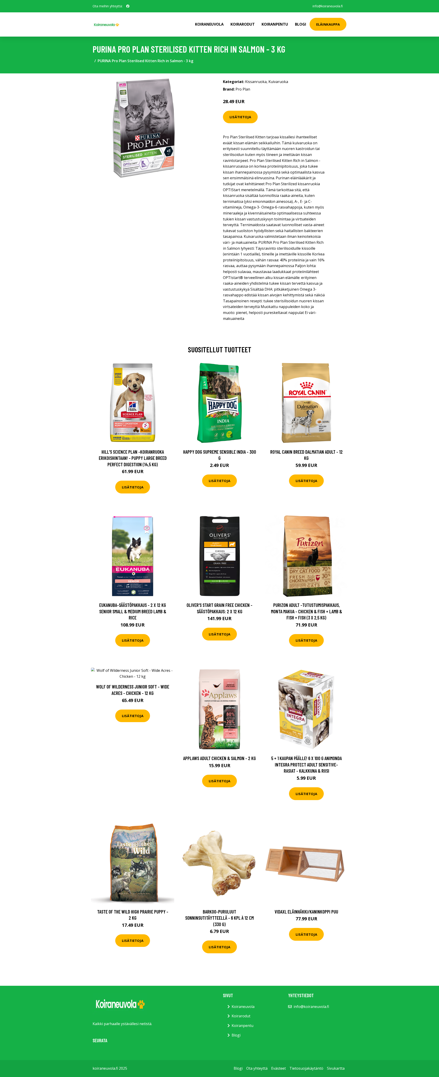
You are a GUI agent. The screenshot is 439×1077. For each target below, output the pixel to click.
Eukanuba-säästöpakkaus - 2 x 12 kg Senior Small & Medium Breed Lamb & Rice (132, 611)
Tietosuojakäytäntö (306, 1068)
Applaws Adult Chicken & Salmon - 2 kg (219, 758)
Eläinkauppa (328, 24)
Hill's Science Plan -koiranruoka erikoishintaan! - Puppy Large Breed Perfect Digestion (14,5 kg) (133, 458)
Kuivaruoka (278, 81)
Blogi (300, 24)
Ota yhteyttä (257, 1068)
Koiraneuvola (209, 24)
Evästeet (278, 1068)
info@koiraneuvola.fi (328, 6)
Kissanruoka (256, 81)
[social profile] (127, 6)
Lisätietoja (240, 117)
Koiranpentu (275, 24)
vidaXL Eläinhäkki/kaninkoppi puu (306, 911)
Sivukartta (336, 1068)
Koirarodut (242, 24)
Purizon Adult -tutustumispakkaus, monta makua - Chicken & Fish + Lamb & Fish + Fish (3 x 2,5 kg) (306, 611)
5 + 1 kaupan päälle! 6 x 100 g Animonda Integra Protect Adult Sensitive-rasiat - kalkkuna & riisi (306, 764)
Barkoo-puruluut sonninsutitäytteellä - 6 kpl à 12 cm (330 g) (219, 918)
